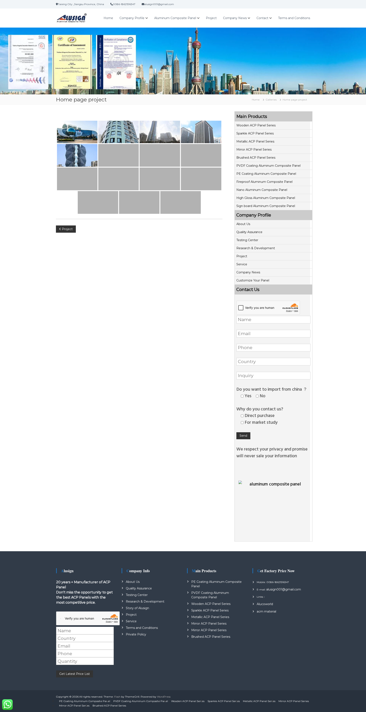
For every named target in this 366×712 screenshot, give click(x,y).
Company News (235, 18)
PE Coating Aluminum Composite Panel (266, 174)
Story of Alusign (137, 608)
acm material (266, 611)
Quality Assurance (249, 232)
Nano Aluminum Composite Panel (261, 190)
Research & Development (255, 248)
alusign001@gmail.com (283, 589)
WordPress (164, 696)
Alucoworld (265, 604)
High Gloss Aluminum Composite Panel (265, 198)
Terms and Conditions (294, 18)
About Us (243, 224)
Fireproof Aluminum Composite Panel (264, 182)
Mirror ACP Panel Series (254, 149)
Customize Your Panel (252, 280)
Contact (262, 18)
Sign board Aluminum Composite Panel (265, 206)
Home (108, 18)
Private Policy (136, 634)
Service (241, 264)
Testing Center (247, 240)
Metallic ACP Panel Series (255, 141)
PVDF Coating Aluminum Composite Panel (268, 166)
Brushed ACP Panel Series (255, 157)
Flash (117, 696)
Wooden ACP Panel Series (256, 125)
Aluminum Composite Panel (175, 18)
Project (211, 18)
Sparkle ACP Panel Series (255, 133)
